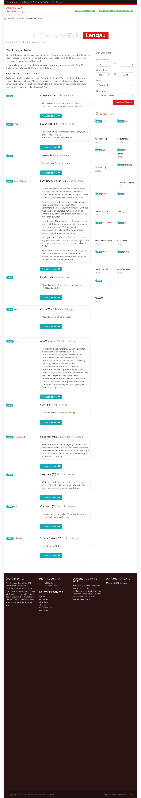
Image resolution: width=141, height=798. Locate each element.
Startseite (10, 42)
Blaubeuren (44, 610)
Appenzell (43, 599)
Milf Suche (49, 583)
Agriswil (42, 596)
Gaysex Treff (41, 2)
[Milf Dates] (23, 11)
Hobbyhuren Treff (26, 2)
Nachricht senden (50, 115)
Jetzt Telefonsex (55, 2)
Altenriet (42, 605)
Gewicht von (102, 70)
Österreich (20, 42)
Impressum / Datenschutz (115, 794)
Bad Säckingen (45, 607)
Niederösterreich (33, 42)
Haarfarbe (101, 90)
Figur (98, 80)
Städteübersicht (51, 585)
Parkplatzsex (11, 2)
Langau (70, 95)
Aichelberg (43, 602)
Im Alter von (102, 59)
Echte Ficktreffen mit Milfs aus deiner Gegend (35, 794)
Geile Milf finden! (124, 102)
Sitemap (131, 794)
